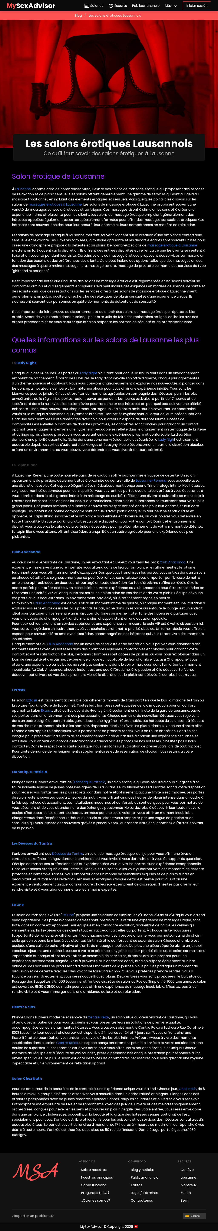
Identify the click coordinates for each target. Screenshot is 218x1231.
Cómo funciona (93, 1185)
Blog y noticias (143, 1169)
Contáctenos (142, 1200)
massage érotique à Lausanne (172, 245)
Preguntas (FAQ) (95, 1192)
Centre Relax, (67, 1042)
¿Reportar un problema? (33, 1215)
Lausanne (23, 189)
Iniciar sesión (197, 5)
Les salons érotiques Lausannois (115, 15)
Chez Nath (187, 1088)
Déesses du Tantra (67, 853)
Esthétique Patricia (89, 782)
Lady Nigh (166, 439)
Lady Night (88, 373)
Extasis (31, 700)
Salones (96, 5)
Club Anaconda (172, 562)
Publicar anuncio (146, 5)
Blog (78, 15)
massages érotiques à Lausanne (55, 204)
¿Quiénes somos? (95, 1200)
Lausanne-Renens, (151, 480)
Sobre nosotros (94, 1169)
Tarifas (136, 1185)
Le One (68, 915)
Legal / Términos (145, 1192)
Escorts (120, 5)
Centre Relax (98, 1017)
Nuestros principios (97, 1177)
